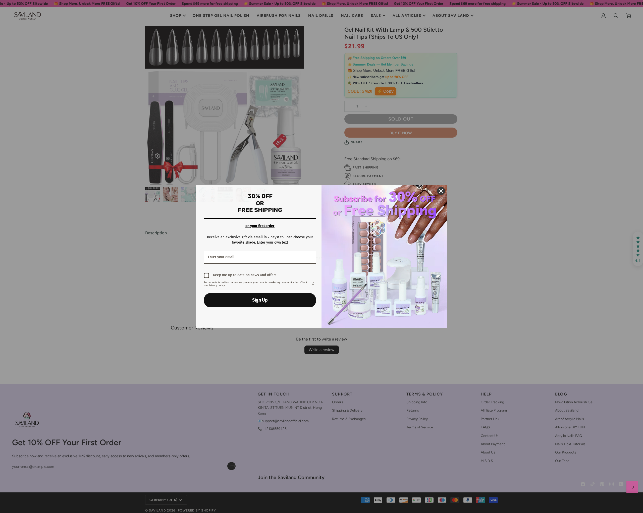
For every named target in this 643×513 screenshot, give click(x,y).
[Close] (441, 191)
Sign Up (260, 300)
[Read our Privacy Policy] (313, 283)
